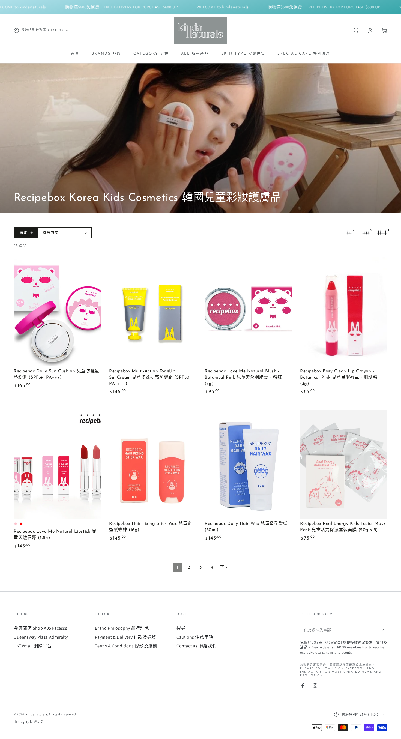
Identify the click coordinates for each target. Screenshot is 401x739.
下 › (224, 567)
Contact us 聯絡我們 (196, 646)
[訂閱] (384, 630)
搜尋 (180, 628)
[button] (356, 31)
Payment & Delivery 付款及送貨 (125, 637)
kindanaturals (36, 714)
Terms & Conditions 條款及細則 (126, 646)
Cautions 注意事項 (194, 637)
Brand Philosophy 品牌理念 (122, 628)
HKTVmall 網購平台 (33, 646)
